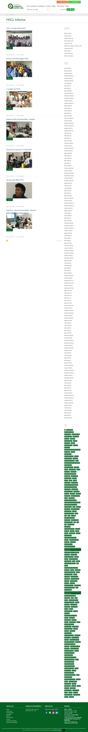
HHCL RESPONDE (68, 589)
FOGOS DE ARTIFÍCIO (75, 578)
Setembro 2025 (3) (68, 80)
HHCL (77, 587)
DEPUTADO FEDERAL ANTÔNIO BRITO (72, 552)
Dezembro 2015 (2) (69, 340)
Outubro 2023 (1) (68, 128)
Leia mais (10, 48)
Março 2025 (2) (68, 90)
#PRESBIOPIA (67, 476)
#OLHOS (78, 469)
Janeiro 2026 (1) (68, 73)
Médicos (54, 6)
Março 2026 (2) (68, 70)
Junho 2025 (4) (68, 83)
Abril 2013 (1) (67, 415)
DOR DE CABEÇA (68, 561)
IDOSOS (66, 600)
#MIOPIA (66, 469)
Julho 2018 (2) (67, 263)
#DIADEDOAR (67, 451)
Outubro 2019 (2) (68, 230)
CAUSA (76, 513)
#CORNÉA (73, 443)
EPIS (77, 563)
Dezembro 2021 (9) (69, 173)
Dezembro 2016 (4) (69, 310)
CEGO (69, 515)
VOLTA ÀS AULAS (77, 694)
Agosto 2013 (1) (68, 405)
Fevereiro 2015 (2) (68, 365)
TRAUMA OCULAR (68, 690)
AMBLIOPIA (67, 493)
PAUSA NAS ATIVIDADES (69, 635)
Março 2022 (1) (68, 165)
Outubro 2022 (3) (68, 150)
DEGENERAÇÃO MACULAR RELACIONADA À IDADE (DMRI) (73, 549)
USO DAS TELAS (76, 690)
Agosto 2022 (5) (68, 153)
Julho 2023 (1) (67, 133)
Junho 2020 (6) (68, 215)
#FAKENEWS (75, 458)
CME (78, 522)
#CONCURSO (67, 443)
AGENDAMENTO (75, 489)
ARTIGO (66, 498)
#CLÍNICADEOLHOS (68, 440)
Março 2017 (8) (68, 303)
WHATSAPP (71, 696)
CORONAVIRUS (72, 533)
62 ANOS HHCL (67, 482)
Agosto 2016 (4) (68, 320)
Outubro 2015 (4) (68, 345)
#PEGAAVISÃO (73, 471)
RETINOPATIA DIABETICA (69, 661)
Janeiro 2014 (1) (68, 393)
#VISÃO (70, 480)
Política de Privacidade (56, 730)
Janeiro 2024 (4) (68, 120)
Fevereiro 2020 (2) (68, 223)
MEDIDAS (66, 617)
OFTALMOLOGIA (75, 626)
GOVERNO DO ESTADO (69, 585)
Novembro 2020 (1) (69, 205)
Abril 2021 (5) (67, 193)
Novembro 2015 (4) (69, 343)
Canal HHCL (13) (68, 48)
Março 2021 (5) (68, 195)
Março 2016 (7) (68, 333)
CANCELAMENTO (68, 511)
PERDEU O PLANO (75, 637)
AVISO (74, 506)
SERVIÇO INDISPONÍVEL (69, 672)
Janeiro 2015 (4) (68, 368)
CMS (65, 524)
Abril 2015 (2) (67, 360)
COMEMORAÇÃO (71, 524)
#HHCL (77, 460)
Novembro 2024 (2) (69, 98)
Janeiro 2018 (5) (68, 278)
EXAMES (75, 574)
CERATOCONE (67, 520)
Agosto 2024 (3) (68, 105)
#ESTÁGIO (76, 456)
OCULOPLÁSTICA (68, 626)
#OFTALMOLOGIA (72, 469)
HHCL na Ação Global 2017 (16, 28)
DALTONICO (67, 542)
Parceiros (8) (67, 51)
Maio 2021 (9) (67, 190)
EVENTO (77, 572)
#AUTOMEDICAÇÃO (75, 434)
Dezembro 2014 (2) (69, 370)
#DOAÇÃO (73, 451)
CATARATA (74, 511)
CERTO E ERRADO (74, 520)
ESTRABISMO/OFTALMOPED (70, 572)
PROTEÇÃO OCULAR (74, 648)
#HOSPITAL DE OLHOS (69, 467)
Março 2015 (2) (68, 363)
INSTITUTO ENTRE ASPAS (69, 602)
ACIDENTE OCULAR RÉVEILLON (71, 487)
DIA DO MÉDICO (74, 554)
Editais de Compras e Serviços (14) (72, 46)
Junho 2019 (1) (68, 235)
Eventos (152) (67, 36)
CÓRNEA (66, 533)
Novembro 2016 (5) (69, 313)
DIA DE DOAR (67, 554)
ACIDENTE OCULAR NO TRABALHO (71, 484)
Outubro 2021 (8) (68, 178)
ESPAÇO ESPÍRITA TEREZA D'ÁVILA (71, 567)
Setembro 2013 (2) (68, 403)
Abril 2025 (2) (67, 88)
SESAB (78, 674)
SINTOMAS (78, 679)
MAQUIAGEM (67, 613)
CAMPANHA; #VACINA (75, 509)
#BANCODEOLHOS (68, 436)
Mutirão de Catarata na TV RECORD (19, 150)
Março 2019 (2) (68, 243)
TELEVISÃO (74, 685)
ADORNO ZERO (67, 489)
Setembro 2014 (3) (68, 378)
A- (68, 9)
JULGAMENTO (67, 606)
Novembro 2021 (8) (69, 175)
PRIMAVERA (67, 646)
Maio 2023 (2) (67, 135)
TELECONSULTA (68, 683)
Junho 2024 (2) (68, 110)
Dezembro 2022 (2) (69, 148)
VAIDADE (70, 692)
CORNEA (77, 531)
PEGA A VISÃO (77, 635)
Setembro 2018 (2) (68, 258)
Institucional (33, 6)
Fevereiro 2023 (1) (68, 143)
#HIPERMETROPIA (68, 465)
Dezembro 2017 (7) (69, 280)
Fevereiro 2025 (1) (68, 93)
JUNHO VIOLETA (74, 606)
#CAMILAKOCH (76, 436)
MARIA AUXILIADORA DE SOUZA (70, 615)
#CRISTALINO (67, 447)
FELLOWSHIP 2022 (74, 576)
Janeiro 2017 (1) (68, 308)
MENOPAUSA (71, 617)
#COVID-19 (75, 445)
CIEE (75, 522)
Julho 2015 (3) (67, 353)
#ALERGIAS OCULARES (69, 432)
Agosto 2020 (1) (68, 210)
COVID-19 (66, 539)
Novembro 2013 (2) (69, 398)
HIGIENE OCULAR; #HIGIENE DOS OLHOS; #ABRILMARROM (72, 593)
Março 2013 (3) (68, 417)
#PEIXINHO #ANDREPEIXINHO (70, 473)
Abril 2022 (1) (67, 163)
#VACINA (66, 480)
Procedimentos (41, 6)
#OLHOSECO (67, 471)
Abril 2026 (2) (67, 68)
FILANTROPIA (67, 578)
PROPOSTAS (67, 648)
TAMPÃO (66, 681)
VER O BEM (75, 692)
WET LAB (66, 696)
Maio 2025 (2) (67, 85)
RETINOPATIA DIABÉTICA (69, 663)
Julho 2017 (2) (67, 293)
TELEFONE (74, 683)
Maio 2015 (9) (67, 358)
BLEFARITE (78, 506)
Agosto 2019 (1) (68, 233)
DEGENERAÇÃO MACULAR (70, 546)
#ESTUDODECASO (68, 458)
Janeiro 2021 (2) (68, 200)
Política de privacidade (11, 722)
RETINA (77, 659)
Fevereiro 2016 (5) (68, 335)
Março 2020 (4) (68, 220)
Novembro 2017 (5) (69, 283)
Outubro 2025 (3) (68, 78)
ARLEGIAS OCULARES (75, 495)
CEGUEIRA (73, 515)
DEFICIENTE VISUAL (68, 544)
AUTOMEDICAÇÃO (68, 506)
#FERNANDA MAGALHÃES (69, 460)
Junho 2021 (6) (68, 188)
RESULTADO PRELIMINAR (69, 659)
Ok (63, 730)
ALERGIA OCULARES (68, 491)
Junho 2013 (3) (68, 410)
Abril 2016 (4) (67, 330)
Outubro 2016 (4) (68, 315)
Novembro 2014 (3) (69, 373)
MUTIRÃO (66, 622)
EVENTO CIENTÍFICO (68, 574)
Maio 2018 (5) (67, 268)
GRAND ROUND (77, 585)
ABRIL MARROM (74, 482)
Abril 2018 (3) (67, 270)
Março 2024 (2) (68, 115)
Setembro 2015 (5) (68, 348)
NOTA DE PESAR (72, 622)
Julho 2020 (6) (67, 213)
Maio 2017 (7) (67, 298)
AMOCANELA (72, 493)
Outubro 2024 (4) (68, 100)
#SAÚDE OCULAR (74, 476)
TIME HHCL (67, 688)
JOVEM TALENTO (73, 604)
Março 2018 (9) (68, 273)
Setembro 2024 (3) (68, 103)
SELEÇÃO (74, 670)
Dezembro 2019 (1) (69, 225)
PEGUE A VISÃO (67, 637)
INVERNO (77, 602)
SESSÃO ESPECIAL (68, 677)
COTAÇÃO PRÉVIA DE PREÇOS (70, 537)
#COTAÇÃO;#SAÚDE (68, 445)
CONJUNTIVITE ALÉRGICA (69, 528)
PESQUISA (67, 639)
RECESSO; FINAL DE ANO (69, 652)
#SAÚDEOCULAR (68, 478)
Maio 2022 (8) (67, 160)
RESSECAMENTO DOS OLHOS (70, 657)
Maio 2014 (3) (67, 385)
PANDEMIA (75, 628)
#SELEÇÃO (74, 478)
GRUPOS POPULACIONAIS (69, 587)
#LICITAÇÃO (76, 467)
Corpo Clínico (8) (68, 53)
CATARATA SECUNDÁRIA (69, 513)
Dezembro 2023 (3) (69, 123)
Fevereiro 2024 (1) (68, 118)
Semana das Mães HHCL (15, 180)
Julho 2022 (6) (67, 155)
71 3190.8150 (62, 2)
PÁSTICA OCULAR (68, 633)
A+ (72, 9)
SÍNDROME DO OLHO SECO (70, 679)
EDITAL (73, 561)
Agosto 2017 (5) (68, 290)
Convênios (48, 6)
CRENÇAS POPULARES (74, 539)
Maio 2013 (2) (67, 412)
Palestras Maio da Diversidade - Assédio (20, 119)
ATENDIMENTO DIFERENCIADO (70, 500)
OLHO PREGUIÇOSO (68, 628)
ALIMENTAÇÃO (76, 491)
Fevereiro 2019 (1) (68, 245)
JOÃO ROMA (67, 604)
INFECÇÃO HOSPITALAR (73, 600)
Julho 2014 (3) (67, 383)
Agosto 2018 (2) (68, 260)
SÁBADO (76, 668)
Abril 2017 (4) (67, 300)
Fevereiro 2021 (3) (68, 198)
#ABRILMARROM (69, 429)
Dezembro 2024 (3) (69, 95)
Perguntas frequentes (11, 720)
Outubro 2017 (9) (68, 285)
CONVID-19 (72, 531)
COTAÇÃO (78, 533)
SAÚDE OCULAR (68, 670)
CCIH (66, 515)
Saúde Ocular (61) (68, 38)
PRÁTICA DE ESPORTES (74, 639)
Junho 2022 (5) (68, 158)
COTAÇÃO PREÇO (68, 535)
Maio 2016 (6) (67, 328)
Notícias (22, 176)
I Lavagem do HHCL (13, 89)
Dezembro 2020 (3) (69, 203)
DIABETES (76, 556)
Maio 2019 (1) (67, 238)
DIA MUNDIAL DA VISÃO (69, 556)
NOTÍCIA (78, 622)
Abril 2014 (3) (67, 388)
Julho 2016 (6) (67, 323)
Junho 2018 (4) (68, 265)
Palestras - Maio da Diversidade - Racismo (21, 210)
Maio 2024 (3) (67, 113)
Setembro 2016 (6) (68, 318)
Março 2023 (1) (68, 140)
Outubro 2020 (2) (68, 208)
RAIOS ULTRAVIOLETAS (69, 650)
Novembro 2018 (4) (69, 253)
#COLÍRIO (75, 440)
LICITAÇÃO (75, 611)
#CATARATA (67, 438)
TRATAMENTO (72, 688)
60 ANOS (74, 480)
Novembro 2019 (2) (69, 228)
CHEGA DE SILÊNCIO (68, 522)
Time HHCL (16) (68, 43)
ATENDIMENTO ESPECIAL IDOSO (71, 504)
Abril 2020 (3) (67, 218)
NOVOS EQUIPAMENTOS (69, 624)
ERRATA (66, 565)
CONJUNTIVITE (67, 526)
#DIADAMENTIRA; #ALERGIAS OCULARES (72, 449)
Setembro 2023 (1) (68, 130)
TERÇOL (78, 685)
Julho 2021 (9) (67, 185)
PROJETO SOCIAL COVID (75, 646)
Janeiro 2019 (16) (68, 248)
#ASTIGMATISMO (68, 434)
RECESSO (76, 650)
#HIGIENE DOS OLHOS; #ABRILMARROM (72, 462)
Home (28, 6)
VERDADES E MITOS (68, 694)
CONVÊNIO (67, 531)
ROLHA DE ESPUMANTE (69, 668)
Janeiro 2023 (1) (68, 145)
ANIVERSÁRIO (67, 495)
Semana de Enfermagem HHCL (17, 59)
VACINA (66, 692)
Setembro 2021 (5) (68, 180)
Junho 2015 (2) (68, 355)
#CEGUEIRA (72, 438)
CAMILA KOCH (67, 509)
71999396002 (75, 2)
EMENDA (78, 561)
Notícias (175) (67, 33)
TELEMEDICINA (67, 685)
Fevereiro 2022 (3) (68, 168)
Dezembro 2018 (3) (69, 250)
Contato (67, 6)
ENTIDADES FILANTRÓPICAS (70, 563)
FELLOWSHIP (67, 576)
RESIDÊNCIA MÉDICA (69, 655)
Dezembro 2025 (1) (69, 75)
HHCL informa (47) (68, 41)
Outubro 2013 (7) (68, 400)
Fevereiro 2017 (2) (68, 305)
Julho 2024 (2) (67, 108)
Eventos (22, 54)
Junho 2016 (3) (68, 325)
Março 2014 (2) (68, 390)
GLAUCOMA (72, 583)
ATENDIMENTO (71, 498)
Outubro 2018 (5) (68, 255)
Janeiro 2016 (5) (68, 338)
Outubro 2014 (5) (68, 375)
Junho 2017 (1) (68, 295)
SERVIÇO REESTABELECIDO (70, 674)
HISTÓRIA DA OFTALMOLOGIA (70, 595)
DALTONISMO (72, 542)
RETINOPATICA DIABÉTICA (69, 666)
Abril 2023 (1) (67, 138)
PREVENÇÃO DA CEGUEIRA (70, 644)
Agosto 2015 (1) (68, 350)
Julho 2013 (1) (67, 407)
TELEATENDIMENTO (73, 681)
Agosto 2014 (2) (68, 380)
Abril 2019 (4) (67, 240)
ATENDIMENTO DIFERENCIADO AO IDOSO (72, 502)
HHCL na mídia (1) (68, 56)
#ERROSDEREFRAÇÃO (69, 456)
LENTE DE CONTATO (68, 611)
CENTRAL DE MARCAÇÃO (69, 517)
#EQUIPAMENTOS (68, 454)
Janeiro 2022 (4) (68, 170)
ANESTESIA (78, 493)
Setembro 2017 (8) (68, 288)
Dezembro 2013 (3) (69, 395)
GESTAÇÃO (67, 583)
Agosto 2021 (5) (68, 183)
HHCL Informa (60, 6)
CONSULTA (78, 528)
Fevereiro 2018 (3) (68, 275)
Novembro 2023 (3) (69, 125)
